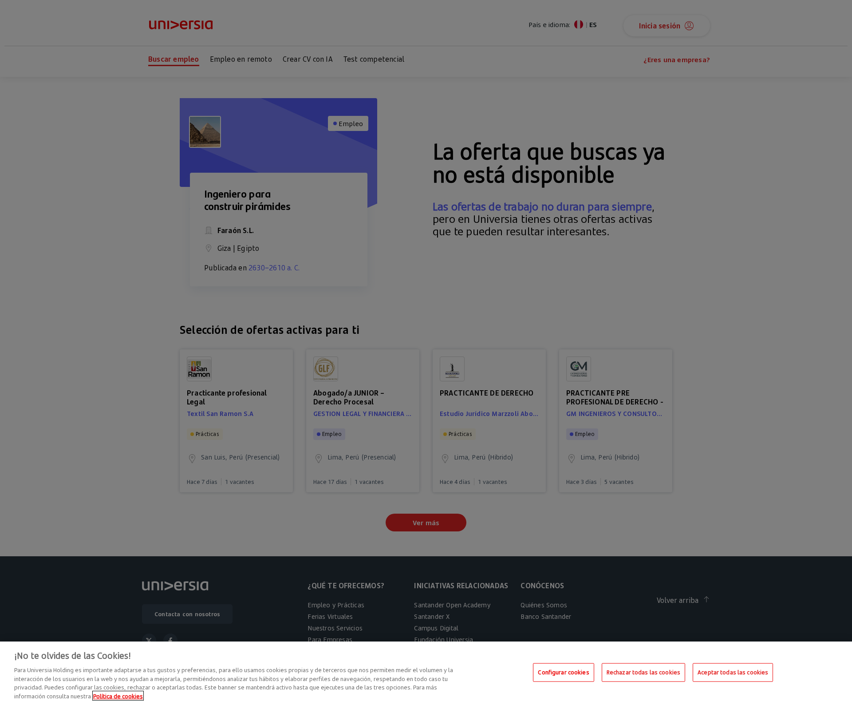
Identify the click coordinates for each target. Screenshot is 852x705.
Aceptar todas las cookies (733, 672)
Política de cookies (118, 696)
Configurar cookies (563, 672)
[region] (426, 673)
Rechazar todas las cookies (643, 672)
